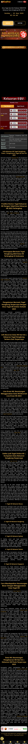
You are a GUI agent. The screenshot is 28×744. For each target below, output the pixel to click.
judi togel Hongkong (13, 213)
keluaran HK (15, 158)
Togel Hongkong (20, 176)
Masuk (8, 23)
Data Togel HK (17, 591)
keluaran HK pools (22, 669)
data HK (22, 244)
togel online (17, 432)
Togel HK (25, 262)
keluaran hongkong (22, 716)
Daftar (20, 23)
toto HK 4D (13, 461)
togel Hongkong (7, 414)
